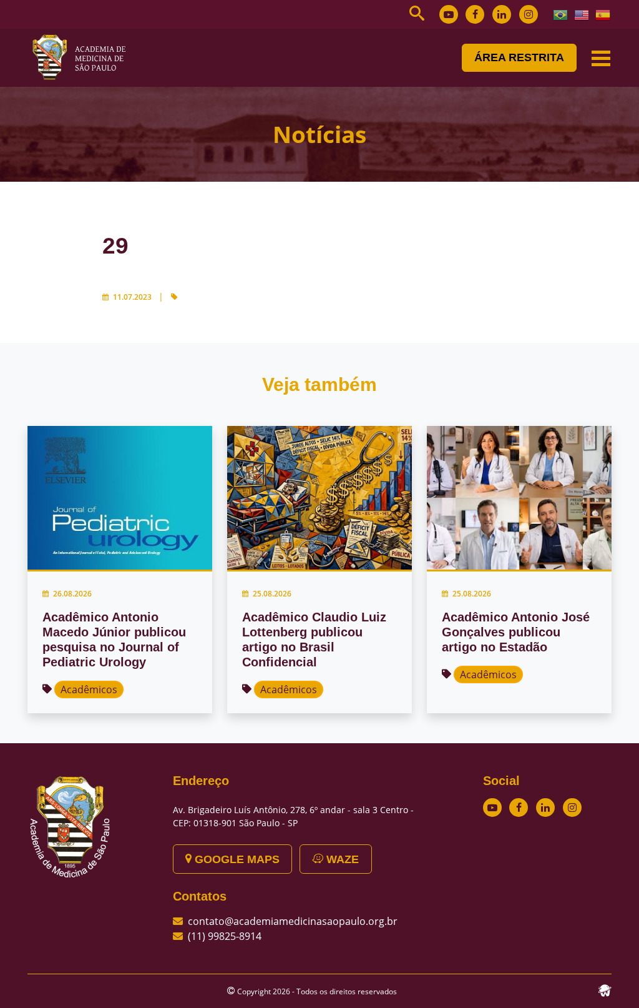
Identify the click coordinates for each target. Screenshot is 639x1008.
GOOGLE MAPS (236, 859)
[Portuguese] (561, 14)
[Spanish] (603, 14)
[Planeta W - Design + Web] (605, 989)
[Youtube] (448, 14)
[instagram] (528, 14)
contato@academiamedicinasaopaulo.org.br (293, 921)
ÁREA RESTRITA (519, 57)
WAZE (341, 859)
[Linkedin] (501, 14)
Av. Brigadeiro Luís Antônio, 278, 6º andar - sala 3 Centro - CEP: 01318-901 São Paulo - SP (293, 816)
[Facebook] (475, 14)
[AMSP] (83, 57)
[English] (582, 14)
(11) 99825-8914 (224, 936)
